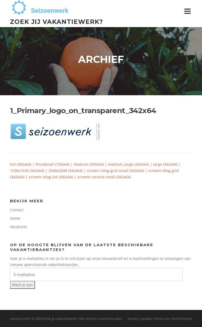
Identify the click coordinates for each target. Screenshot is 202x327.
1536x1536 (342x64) (27, 170)
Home (15, 218)
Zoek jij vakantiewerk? (56, 21)
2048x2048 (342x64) (65, 170)
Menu (187, 11)
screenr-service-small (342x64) (104, 176)
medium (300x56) (89, 164)
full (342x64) (20, 164)
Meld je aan (22, 284)
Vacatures (18, 226)
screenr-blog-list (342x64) (51, 176)
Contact (16, 209)
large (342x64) (165, 164)
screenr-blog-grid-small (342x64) (115, 170)
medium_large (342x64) (128, 164)
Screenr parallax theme (146, 318)
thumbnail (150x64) (52, 164)
